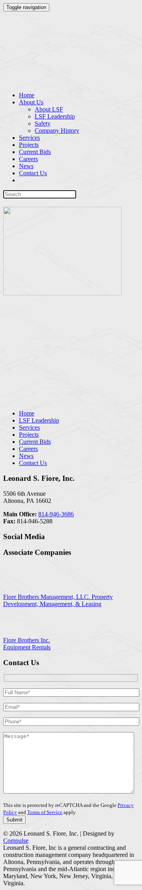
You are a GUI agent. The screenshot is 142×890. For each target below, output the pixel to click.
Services (29, 137)
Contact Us (33, 173)
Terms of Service (44, 812)
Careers (28, 159)
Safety (42, 123)
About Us (31, 102)
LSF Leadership (55, 116)
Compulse (15, 840)
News (26, 166)
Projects (29, 144)
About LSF (49, 109)
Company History (57, 130)
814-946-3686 (56, 514)
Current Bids (35, 151)
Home (26, 95)
